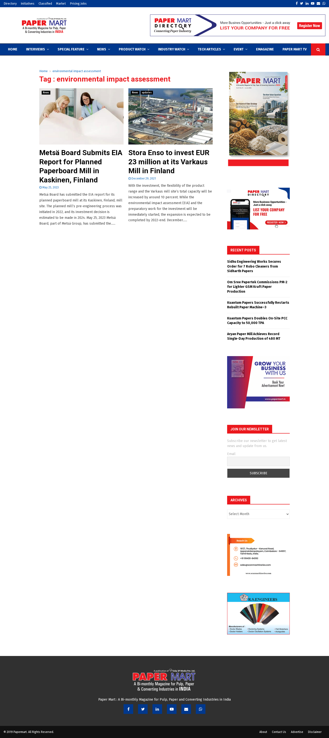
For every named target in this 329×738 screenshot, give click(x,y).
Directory (10, 3)
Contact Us (279, 732)
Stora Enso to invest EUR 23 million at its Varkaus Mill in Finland (168, 161)
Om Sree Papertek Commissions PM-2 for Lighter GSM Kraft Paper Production (257, 287)
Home (12, 49)
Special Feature (71, 49)
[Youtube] (172, 709)
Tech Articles (209, 49)
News (101, 49)
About (263, 732)
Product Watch (132, 49)
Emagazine (265, 49)
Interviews (35, 49)
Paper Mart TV (295, 49)
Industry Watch (171, 49)
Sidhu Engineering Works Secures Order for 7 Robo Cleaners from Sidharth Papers (254, 266)
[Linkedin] (157, 709)
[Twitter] (143, 709)
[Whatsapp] (200, 709)
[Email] (186, 709)
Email (231, 454)
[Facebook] (128, 709)
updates (147, 92)
